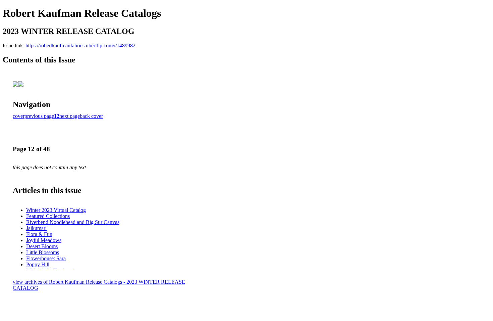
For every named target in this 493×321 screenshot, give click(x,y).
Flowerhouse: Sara (46, 258)
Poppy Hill (37, 264)
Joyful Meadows (43, 240)
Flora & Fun (39, 234)
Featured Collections (48, 216)
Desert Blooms (42, 246)
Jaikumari (36, 228)
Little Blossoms (42, 252)
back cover (91, 116)
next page (69, 116)
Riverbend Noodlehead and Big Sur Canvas (72, 222)
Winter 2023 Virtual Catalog (56, 210)
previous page (39, 116)
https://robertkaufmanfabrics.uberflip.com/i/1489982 (80, 45)
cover (18, 116)
